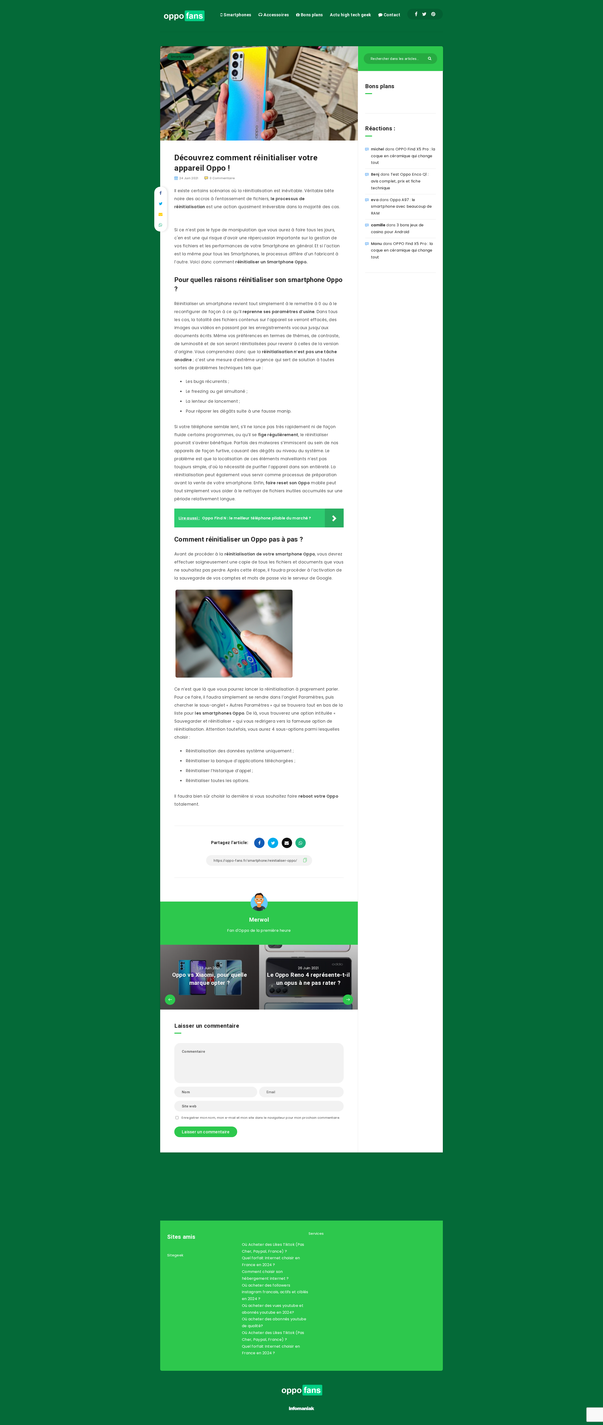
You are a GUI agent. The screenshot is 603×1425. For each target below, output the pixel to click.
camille (378, 225)
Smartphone (181, 56)
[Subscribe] (286, 1177)
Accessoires (276, 14)
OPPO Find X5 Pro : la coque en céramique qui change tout (403, 156)
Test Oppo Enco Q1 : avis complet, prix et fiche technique (400, 181)
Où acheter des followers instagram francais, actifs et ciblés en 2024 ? (275, 1292)
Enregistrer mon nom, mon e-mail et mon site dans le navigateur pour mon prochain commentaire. (261, 1117)
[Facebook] (416, 14)
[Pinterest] (433, 14)
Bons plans (311, 14)
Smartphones (237, 14)
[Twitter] (424, 14)
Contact (391, 14)
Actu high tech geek (350, 14)
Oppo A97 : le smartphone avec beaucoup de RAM (401, 206)
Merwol (259, 919)
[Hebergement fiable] (301, 1410)
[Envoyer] (430, 58)
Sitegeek (175, 1255)
